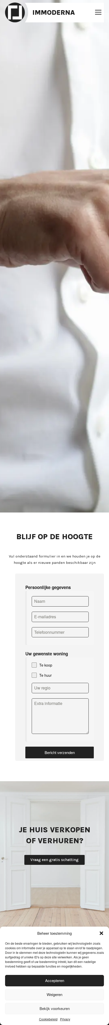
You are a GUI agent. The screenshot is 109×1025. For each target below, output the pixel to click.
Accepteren (54, 980)
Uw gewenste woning (46, 654)
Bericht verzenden (60, 752)
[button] (101, 933)
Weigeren (54, 994)
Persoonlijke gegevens (48, 587)
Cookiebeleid (48, 1019)
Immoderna (53, 12)
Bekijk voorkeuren (55, 1008)
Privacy (65, 1019)
